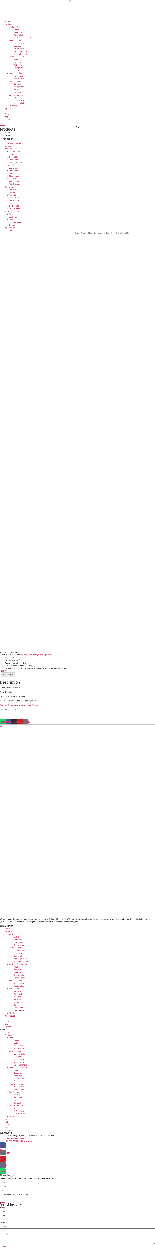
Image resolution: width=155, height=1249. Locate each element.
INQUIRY (3, 671)
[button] (77, 1029)
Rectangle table (20, 51)
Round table (19, 49)
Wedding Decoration (18, 57)
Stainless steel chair (22, 38)
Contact (8, 119)
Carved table (19, 43)
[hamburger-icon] (2, 19)
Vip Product (10, 108)
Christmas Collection (13, 143)
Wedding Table (15, 40)
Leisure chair (19, 103)
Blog (6, 117)
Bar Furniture (14, 81)
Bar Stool (18, 89)
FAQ (6, 111)
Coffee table (19, 100)
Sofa (16, 98)
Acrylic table (19, 76)
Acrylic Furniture (16, 73)
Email (2, 1183)
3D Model (13, 106)
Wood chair (18, 35)
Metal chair (18, 32)
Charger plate (19, 68)
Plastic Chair (19, 78)
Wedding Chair (15, 27)
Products (8, 24)
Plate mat (18, 65)
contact (14, 709)
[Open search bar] (77, 126)
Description (8, 675)
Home (7, 21)
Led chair (18, 29)
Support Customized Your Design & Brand (18, 705)
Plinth (16, 59)
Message (4, 1230)
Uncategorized (11, 230)
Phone (2, 1215)
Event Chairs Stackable (9, 652)
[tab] (8, 674)
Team (7, 114)
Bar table (17, 84)
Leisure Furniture (16, 95)
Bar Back (17, 92)
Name (2, 1208)
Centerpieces (19, 70)
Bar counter (19, 87)
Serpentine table (21, 54)
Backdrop (18, 62)
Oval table (18, 46)
